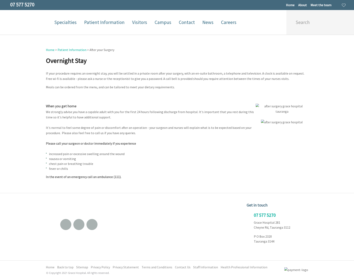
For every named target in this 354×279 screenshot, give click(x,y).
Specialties (65, 22)
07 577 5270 (265, 215)
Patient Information (104, 22)
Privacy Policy (100, 267)
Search (345, 22)
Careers (228, 22)
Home (290, 5)
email (65, 224)
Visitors (139, 22)
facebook (78, 224)
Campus (163, 22)
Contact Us (183, 267)
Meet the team (321, 5)
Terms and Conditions (157, 267)
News (207, 22)
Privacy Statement (126, 267)
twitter (92, 224)
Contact (187, 22)
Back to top (65, 267)
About (302, 5)
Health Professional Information (244, 267)
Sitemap (82, 267)
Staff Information (205, 267)
